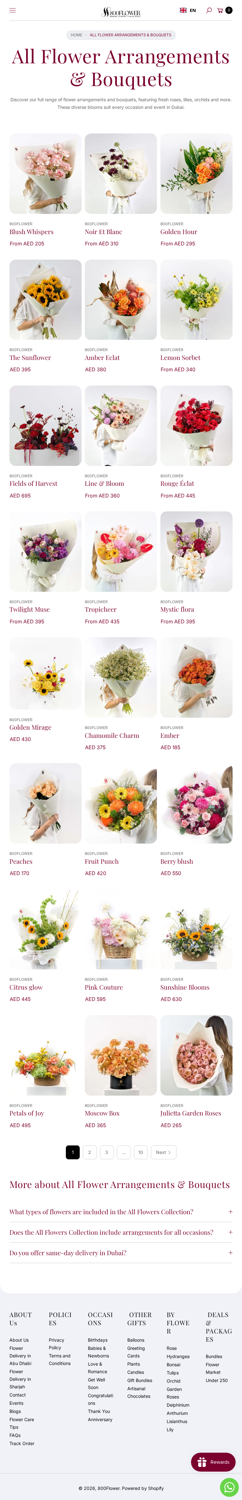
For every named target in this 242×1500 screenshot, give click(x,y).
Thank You (99, 1411)
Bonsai (173, 1364)
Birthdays (97, 1340)
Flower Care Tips (21, 1423)
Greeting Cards (136, 1351)
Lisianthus (177, 1421)
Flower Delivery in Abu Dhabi (20, 1355)
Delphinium (178, 1405)
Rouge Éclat (177, 483)
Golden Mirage (30, 727)
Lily (170, 1429)
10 (140, 1152)
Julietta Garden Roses (190, 1113)
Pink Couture (104, 987)
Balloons (135, 1340)
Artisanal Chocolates (138, 1392)
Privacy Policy (56, 1343)
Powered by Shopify (143, 1488)
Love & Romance (97, 1367)
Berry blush (176, 861)
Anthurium (177, 1413)
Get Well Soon (96, 1383)
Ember (169, 735)
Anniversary (100, 1419)
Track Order (21, 1443)
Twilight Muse (29, 609)
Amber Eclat (102, 357)
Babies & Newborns (98, 1351)
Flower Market (213, 1368)
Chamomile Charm (112, 735)
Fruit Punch (102, 861)
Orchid (174, 1381)
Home (76, 34)
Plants (133, 1364)
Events (16, 1403)
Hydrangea (178, 1356)
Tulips (173, 1372)
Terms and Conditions (60, 1359)
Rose (172, 1348)
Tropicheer (101, 609)
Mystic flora (177, 609)
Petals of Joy (26, 1113)
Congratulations (100, 1399)
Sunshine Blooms (185, 987)
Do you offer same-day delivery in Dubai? (67, 1252)
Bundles (214, 1356)
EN (193, 10)
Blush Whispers (31, 231)
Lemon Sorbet (180, 357)
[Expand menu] (13, 10)
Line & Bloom (104, 483)
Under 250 (217, 1380)
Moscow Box (102, 1113)
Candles (135, 1372)
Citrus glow (26, 987)
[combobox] (188, 10)
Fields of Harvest (33, 483)
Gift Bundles (139, 1380)
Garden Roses (174, 1392)
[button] (209, 10)
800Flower (108, 1488)
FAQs (14, 1435)
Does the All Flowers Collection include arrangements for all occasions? (111, 1232)
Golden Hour (178, 231)
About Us (19, 1340)
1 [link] (73, 1152)
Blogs (15, 1411)
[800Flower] (121, 10)
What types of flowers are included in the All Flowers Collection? (101, 1211)
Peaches (20, 861)
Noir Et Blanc (103, 231)
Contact (17, 1394)
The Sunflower (30, 357)
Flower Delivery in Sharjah (20, 1379)
